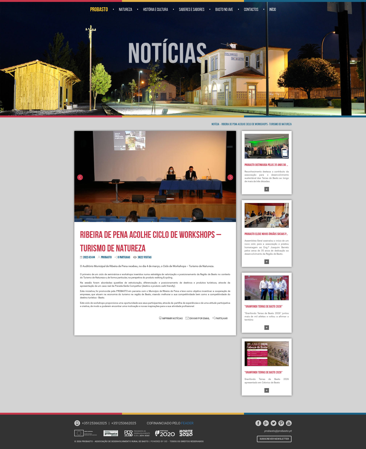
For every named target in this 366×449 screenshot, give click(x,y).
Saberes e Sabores (191, 9)
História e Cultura (155, 9)
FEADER (187, 423)
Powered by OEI (159, 441)
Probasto (99, 9)
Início (272, 9)
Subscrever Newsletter (274, 439)
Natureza (125, 9)
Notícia (215, 124)
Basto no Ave (224, 9)
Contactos (251, 9)
